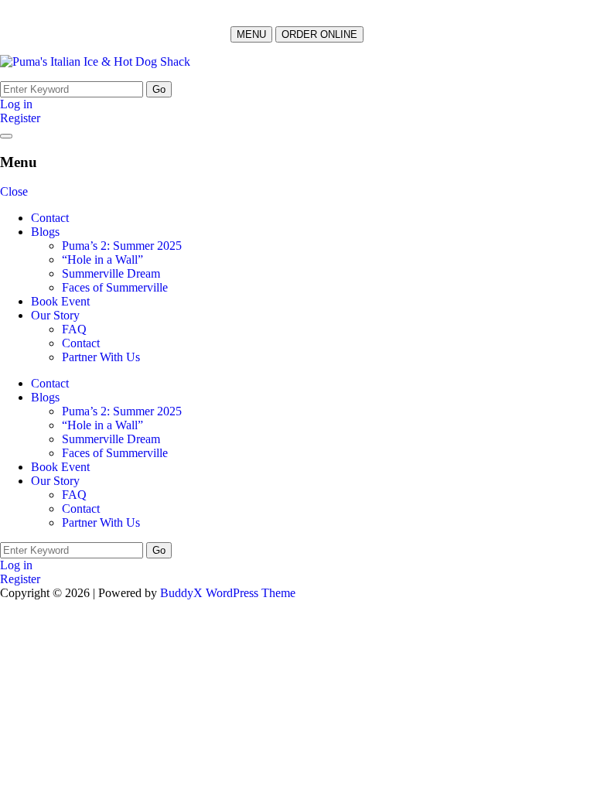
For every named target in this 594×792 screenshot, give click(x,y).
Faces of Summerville (115, 287)
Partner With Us (101, 357)
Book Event (60, 301)
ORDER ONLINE (319, 34)
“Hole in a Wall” (102, 259)
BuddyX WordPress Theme (227, 592)
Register (20, 118)
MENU (251, 34)
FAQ (74, 329)
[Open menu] (6, 136)
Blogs (45, 231)
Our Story (55, 315)
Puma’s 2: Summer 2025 (122, 245)
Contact (50, 217)
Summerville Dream (111, 273)
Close (14, 191)
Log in (16, 104)
